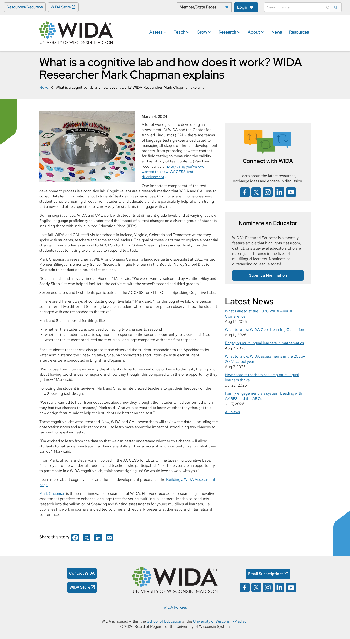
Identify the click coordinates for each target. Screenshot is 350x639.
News (276, 32)
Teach (180, 32)
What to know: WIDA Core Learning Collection (264, 329)
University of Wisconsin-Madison (221, 621)
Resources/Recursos (25, 7)
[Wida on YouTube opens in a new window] (291, 191)
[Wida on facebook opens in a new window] (245, 191)
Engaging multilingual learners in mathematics (264, 342)
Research (228, 32)
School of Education (164, 621)
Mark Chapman (52, 493)
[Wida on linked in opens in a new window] (279, 191)
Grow (202, 32)
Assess (156, 32)
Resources (299, 32)
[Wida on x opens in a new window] (256, 191)
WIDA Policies (175, 607)
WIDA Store (61, 7)
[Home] (76, 33)
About (254, 32)
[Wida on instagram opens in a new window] (268, 191)
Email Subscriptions (265, 573)
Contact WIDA (82, 573)
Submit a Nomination (268, 275)
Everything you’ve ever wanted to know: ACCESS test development (174, 171)
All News (232, 411)
